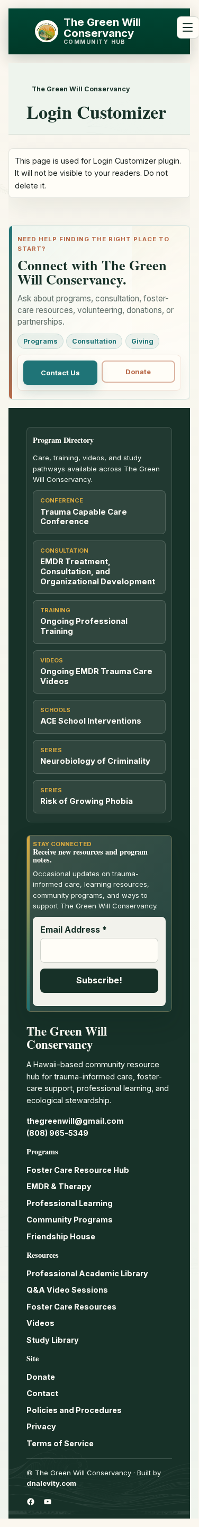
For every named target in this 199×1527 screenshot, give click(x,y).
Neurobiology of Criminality (95, 761)
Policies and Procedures (74, 1410)
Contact (42, 1393)
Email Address (73, 930)
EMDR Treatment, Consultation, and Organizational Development (97, 571)
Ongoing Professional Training (84, 626)
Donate (138, 371)
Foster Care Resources (71, 1306)
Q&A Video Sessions (67, 1289)
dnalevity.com (51, 1483)
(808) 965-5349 (57, 1132)
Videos (40, 1323)
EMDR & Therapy (59, 1186)
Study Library (52, 1339)
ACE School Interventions (90, 721)
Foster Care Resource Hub (77, 1169)
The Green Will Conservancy (102, 27)
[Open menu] (188, 27)
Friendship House (60, 1236)
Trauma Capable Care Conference (83, 517)
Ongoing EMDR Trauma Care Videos (96, 676)
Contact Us (60, 372)
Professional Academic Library (87, 1273)
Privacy (41, 1426)
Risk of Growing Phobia (86, 801)
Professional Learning (69, 1203)
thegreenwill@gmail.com (75, 1120)
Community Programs (69, 1219)
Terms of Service (60, 1443)
